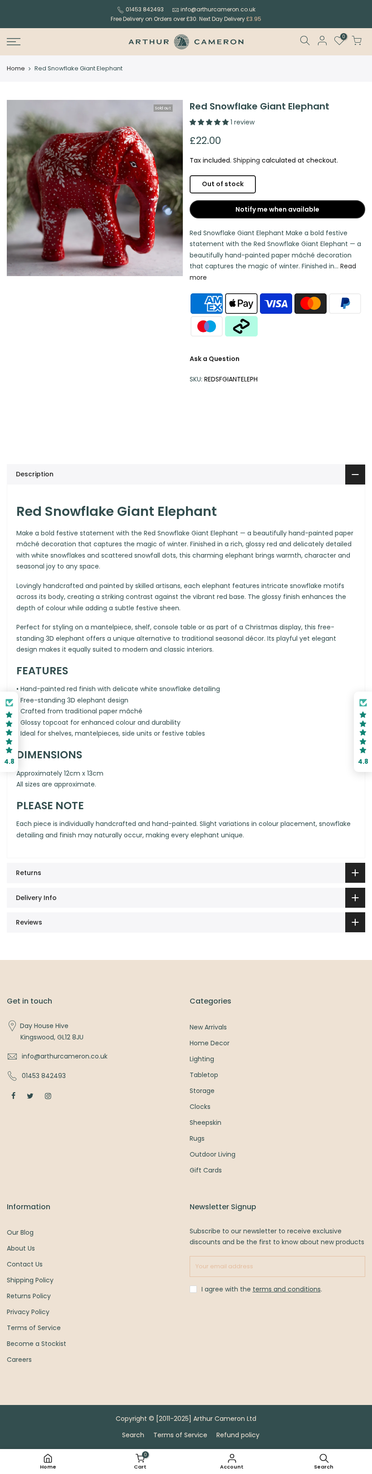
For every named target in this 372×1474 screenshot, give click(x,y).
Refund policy (237, 1434)
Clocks (200, 1106)
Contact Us (25, 1264)
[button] (9, 732)
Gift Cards (206, 1170)
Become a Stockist (36, 1343)
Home (16, 68)
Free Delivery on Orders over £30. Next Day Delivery (186, 19)
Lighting (202, 1058)
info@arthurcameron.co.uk (218, 9)
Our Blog (20, 1232)
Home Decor (210, 1043)
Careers (19, 1359)
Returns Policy (29, 1296)
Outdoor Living (212, 1154)
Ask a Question (215, 358)
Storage (202, 1090)
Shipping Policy (30, 1280)
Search (133, 1434)
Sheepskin (205, 1122)
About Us (21, 1248)
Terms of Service (34, 1327)
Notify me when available (277, 209)
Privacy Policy (28, 1311)
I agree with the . (261, 1289)
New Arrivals (208, 1027)
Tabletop (204, 1074)
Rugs (197, 1138)
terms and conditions (287, 1289)
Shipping (246, 160)
